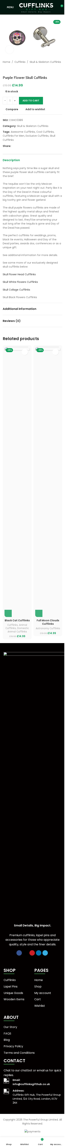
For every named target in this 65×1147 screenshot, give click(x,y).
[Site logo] (36, 7)
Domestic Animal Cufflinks (18, 630)
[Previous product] (5, 70)
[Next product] (13, 70)
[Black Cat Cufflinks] (17, 482)
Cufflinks (19, 62)
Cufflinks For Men (13, 136)
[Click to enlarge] (9, 50)
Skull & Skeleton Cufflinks (45, 62)
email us (42, 1070)
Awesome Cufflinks (23, 132)
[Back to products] (9, 70)
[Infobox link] (32, 1082)
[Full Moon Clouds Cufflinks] (47, 482)
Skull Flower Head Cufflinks (19, 274)
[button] (8, 613)
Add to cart (31, 100)
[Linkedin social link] (26, 146)
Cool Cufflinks (45, 132)
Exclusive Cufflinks (37, 136)
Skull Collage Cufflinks (16, 289)
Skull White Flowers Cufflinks (20, 282)
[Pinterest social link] (22, 146)
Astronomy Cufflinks (48, 628)
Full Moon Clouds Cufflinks (48, 622)
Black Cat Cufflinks (17, 620)
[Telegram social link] (31, 146)
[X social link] (18, 146)
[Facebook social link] (13, 146)
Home (6, 62)
